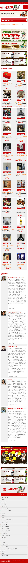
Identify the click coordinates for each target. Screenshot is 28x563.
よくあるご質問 (5, 546)
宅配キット (4, 499)
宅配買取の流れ (5, 497)
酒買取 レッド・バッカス (5, 24)
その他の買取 (4, 533)
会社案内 (3, 551)
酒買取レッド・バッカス (12, 560)
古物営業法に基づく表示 (6, 561)
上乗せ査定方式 (5, 544)
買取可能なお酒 (5, 522)
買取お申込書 (4, 506)
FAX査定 (3, 542)
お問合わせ (4, 553)
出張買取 (3, 513)
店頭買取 (3, 515)
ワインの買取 (4, 524)
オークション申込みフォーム (8, 519)
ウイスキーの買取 (5, 526)
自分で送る (4, 501)
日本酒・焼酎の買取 (6, 531)
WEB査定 (4, 537)
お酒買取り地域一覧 (6, 535)
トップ (7, 494)
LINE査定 (4, 539)
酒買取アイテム (15, 24)
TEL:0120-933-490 (7, 20)
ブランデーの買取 (5, 528)
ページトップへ (21, 494)
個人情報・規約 (5, 555)
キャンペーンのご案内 (6, 510)
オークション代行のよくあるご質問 (9, 548)
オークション (4, 517)
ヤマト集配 (4, 504)
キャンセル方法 (5, 508)
